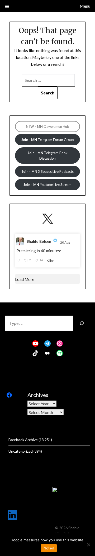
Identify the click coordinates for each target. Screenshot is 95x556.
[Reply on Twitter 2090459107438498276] (19, 260)
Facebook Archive (23, 439)
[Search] (81, 323)
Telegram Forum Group (47, 140)
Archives (37, 395)
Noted (49, 548)
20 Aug (65, 242)
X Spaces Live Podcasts (48, 171)
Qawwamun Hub (47, 126)
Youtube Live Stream (47, 185)
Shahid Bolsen (39, 241)
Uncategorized (20, 451)
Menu (85, 5)
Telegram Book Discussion (48, 155)
